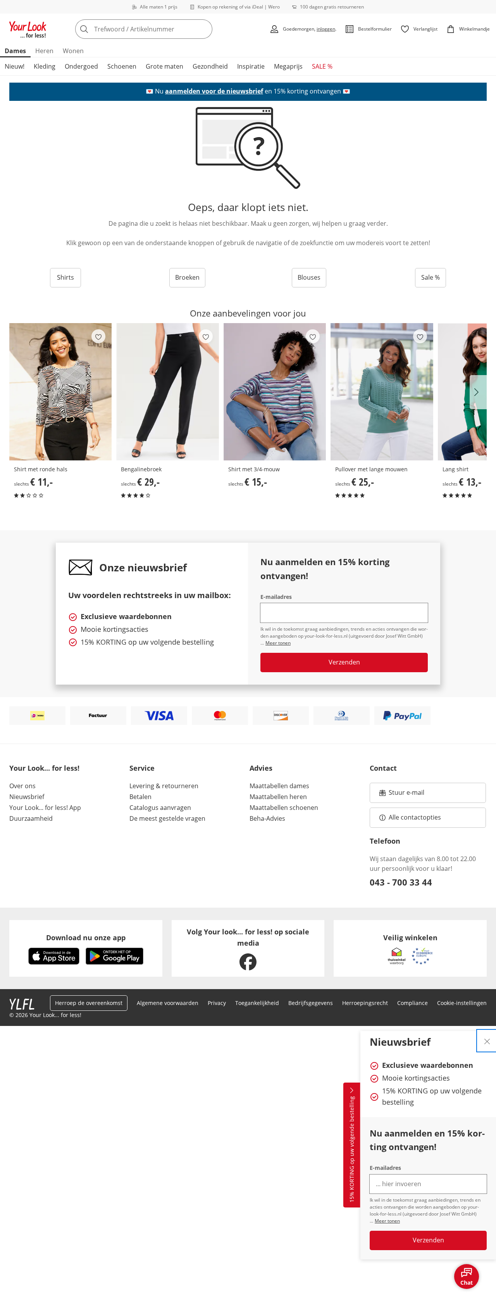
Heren (44, 51)
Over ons (22, 786)
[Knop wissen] (204, 29)
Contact (383, 768)
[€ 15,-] (275, 391)
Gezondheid (210, 66)
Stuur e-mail (406, 794)
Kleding (44, 66)
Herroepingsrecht (365, 1003)
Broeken (187, 277)
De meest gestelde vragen (167, 818)
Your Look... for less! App (45, 807)
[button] (478, 392)
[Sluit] (487, 1040)
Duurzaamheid (31, 818)
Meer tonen (387, 1221)
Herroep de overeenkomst (88, 1003)
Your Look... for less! (44, 768)
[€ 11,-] (60, 391)
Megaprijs (288, 66)
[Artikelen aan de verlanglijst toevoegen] (98, 336)
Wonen (73, 51)
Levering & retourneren (163, 786)
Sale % (430, 277)
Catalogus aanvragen (160, 807)
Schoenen (121, 66)
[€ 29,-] (167, 391)
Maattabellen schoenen (284, 807)
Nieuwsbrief (26, 796)
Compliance (412, 1003)
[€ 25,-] (382, 391)
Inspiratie (251, 66)
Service (142, 768)
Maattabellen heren (278, 796)
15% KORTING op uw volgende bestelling (351, 1150)
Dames (15, 51)
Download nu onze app (86, 937)
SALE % (322, 66)
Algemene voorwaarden (167, 1003)
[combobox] (161, 29)
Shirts (65, 277)
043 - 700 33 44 (401, 882)
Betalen (140, 796)
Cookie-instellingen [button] (462, 1003)
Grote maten (164, 66)
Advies (261, 768)
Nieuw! (14, 66)
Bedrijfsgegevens (310, 1003)
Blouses (309, 277)
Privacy (217, 1003)
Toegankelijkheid (257, 1003)
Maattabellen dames (279, 786)
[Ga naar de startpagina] (28, 29)
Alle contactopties (415, 817)
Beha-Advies (267, 818)
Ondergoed (81, 66)
